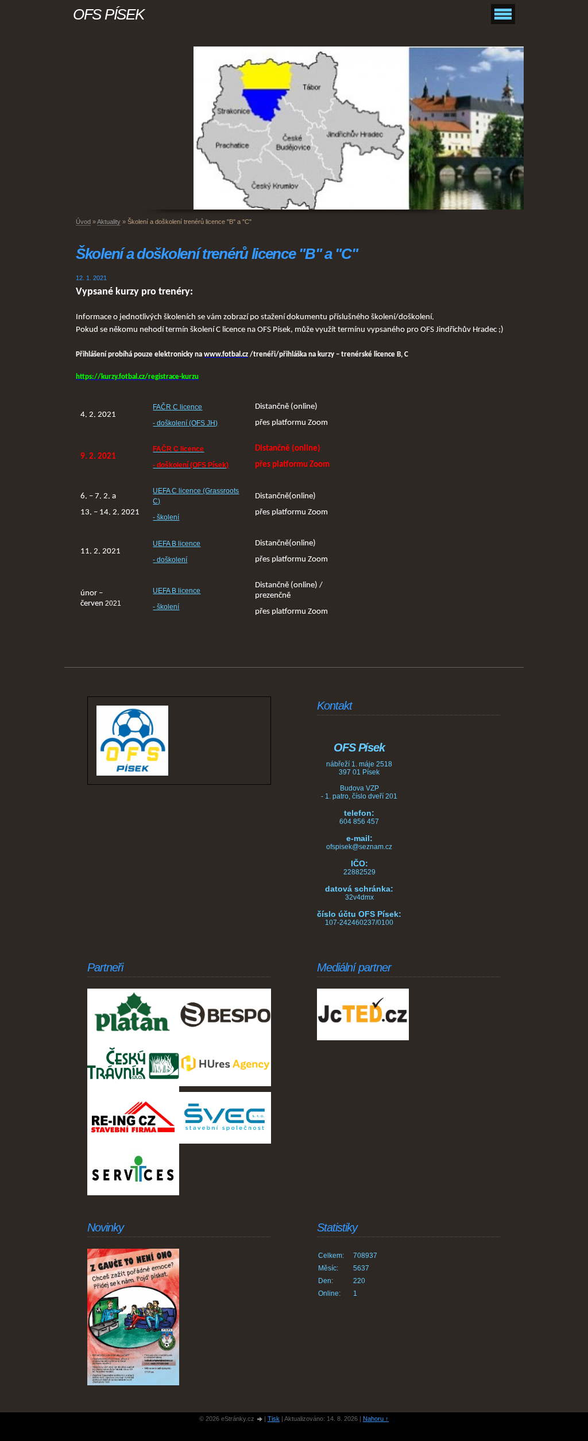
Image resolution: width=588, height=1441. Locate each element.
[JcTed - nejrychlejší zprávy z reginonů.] (363, 1014)
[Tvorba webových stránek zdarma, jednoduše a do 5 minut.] (260, 1419)
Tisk (274, 1418)
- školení (166, 517)
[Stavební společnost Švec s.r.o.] (225, 1118)
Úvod (83, 221)
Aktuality (109, 221)
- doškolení (170, 560)
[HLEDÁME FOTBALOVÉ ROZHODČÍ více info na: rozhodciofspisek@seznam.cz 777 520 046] (133, 1317)
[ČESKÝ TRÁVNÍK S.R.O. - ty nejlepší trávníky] (133, 1066)
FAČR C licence (177, 407)
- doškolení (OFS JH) (185, 423)
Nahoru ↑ (376, 1418)
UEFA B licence (176, 544)
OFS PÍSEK (108, 14)
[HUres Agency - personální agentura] (225, 1066)
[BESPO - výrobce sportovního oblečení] (225, 1014)
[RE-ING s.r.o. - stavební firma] (133, 1118)
